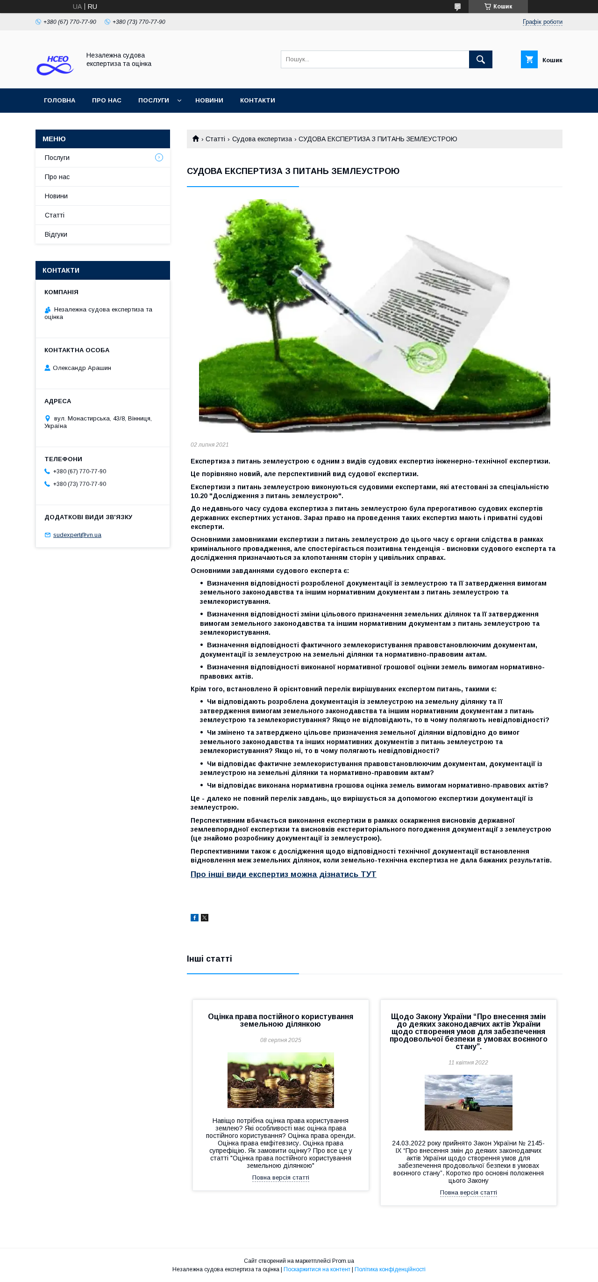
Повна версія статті (280, 1177)
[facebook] (195, 919)
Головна (59, 100)
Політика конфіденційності (390, 1269)
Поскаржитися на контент (317, 1269)
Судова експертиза (262, 139)
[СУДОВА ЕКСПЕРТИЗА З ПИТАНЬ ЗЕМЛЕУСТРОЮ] (375, 316)
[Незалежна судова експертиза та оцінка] (55, 76)
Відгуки (56, 234)
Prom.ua (343, 1261)
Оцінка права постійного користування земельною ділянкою (280, 1020)
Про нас (106, 100)
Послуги (153, 100)
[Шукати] (480, 59)
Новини (209, 100)
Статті (215, 139)
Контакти (257, 100)
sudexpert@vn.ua (77, 534)
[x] (204, 919)
